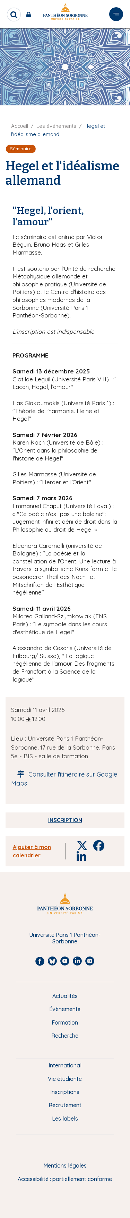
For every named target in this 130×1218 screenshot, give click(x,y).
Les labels (65, 1118)
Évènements (64, 1009)
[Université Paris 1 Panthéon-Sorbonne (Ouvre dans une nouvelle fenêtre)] (65, 12)
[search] (14, 14)
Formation (65, 1022)
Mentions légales (65, 1165)
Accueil (19, 126)
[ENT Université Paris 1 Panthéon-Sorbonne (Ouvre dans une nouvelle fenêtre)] (30, 14)
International (65, 1065)
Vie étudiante (65, 1079)
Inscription (65, 820)
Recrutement (65, 1105)
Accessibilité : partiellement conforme (65, 1179)
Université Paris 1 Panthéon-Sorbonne (65, 938)
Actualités (65, 996)
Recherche (64, 1036)
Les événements (56, 126)
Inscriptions (64, 1092)
